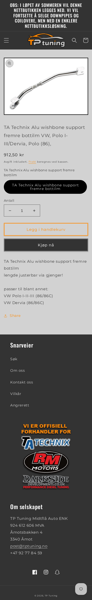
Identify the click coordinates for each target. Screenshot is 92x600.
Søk (13, 359)
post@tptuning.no (29, 546)
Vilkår (15, 393)
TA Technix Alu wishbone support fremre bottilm (45, 187)
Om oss (17, 370)
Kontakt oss (21, 382)
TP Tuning (51, 595)
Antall (9, 200)
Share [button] (15, 315)
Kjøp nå (46, 245)
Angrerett (19, 405)
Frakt (32, 161)
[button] (6, 40)
